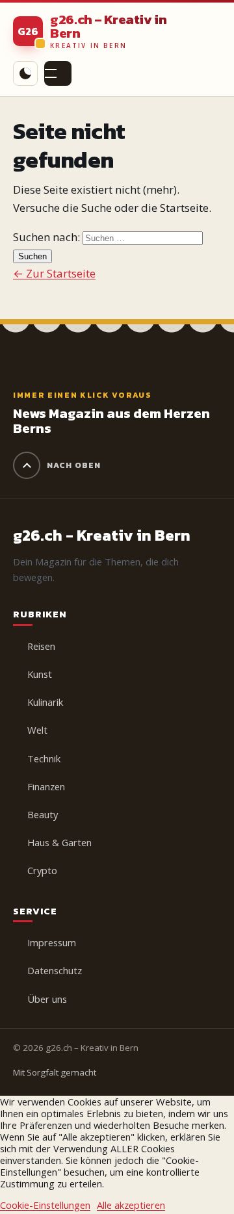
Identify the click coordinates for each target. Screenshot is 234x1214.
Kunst (39, 673)
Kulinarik (45, 701)
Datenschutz (54, 970)
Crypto (42, 870)
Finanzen (46, 786)
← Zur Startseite (54, 273)
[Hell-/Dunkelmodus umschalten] (25, 73)
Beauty (42, 814)
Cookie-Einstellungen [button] (45, 1205)
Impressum (51, 942)
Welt (37, 729)
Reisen (41, 645)
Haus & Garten (59, 842)
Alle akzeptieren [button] (131, 1205)
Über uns (47, 998)
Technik (43, 758)
